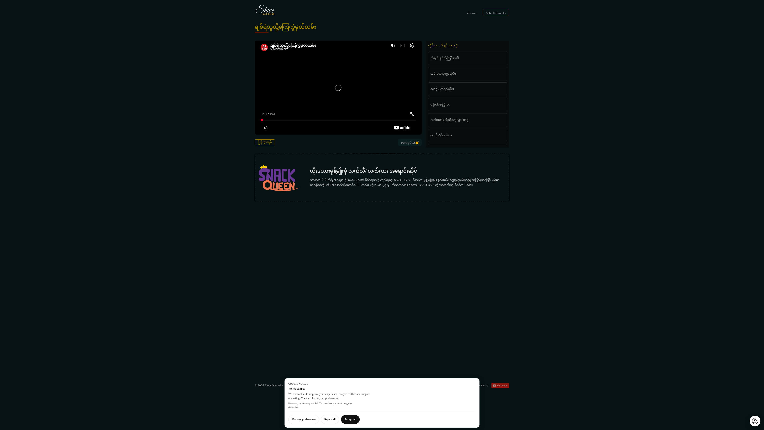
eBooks (472, 13)
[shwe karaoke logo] (265, 10)
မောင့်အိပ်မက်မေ (441, 135)
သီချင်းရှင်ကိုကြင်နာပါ (444, 58)
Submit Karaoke (496, 13)
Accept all (350, 419)
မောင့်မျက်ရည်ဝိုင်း (442, 89)
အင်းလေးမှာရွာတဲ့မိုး (443, 73)
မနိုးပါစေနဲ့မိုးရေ (440, 104)
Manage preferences (304, 419)
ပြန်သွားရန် (265, 142)
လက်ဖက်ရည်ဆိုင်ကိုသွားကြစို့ (449, 119)
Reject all (330, 419)
